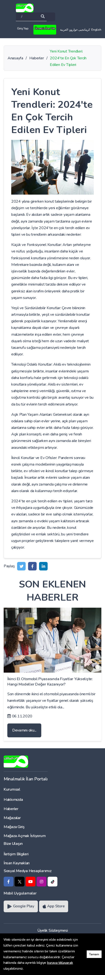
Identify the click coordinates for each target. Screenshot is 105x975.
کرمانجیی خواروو (79, 30)
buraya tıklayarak (60, 962)
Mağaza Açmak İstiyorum (24, 836)
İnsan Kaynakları (17, 863)
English (96, 30)
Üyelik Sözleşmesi (52, 930)
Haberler (11, 809)
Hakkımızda (13, 799)
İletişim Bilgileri (16, 854)
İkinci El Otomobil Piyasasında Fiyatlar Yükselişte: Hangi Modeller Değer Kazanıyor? (50, 681)
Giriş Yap (22, 28)
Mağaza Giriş (14, 827)
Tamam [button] (94, 954)
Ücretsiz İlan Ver (45, 28)
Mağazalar (12, 818)
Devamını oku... (24, 730)
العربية (64, 30)
